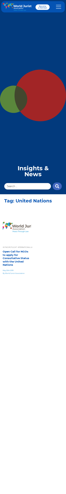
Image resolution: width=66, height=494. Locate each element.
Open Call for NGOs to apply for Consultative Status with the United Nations (16, 258)
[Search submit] (57, 186)
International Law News (28, 247)
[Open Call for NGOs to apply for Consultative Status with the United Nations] (17, 227)
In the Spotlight (10, 247)
